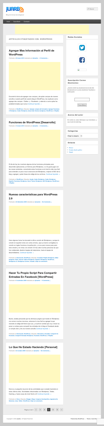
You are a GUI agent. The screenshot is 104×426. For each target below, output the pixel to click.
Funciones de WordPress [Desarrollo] (32, 122)
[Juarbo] (15, 10)
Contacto (27, 21)
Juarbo (19, 419)
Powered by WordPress (77, 419)
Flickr (16, 259)
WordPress (19, 109)
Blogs (33, 399)
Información (19, 258)
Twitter (21, 401)
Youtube (32, 261)
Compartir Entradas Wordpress (24, 335)
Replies (56, 111)
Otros (18, 399)
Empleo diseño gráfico (75, 150)
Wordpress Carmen (23, 261)
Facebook (37, 335)
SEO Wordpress (47, 181)
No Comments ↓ (47, 202)
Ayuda (31, 179)
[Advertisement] (52, 29)
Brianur (71, 148)
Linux (16, 401)
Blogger (28, 399)
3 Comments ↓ (44, 126)
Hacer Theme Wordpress (34, 181)
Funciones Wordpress (20, 181)
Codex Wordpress (22, 111)
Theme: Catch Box (92, 419)
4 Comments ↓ (46, 280)
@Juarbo (35, 58)
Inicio (8, 21)
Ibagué (71, 152)
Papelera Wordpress (41, 259)
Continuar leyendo (35, 104)
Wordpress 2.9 (13, 261)
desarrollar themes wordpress (37, 111)
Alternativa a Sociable (43, 334)
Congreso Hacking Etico (43, 399)
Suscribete (16, 21)
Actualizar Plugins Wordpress (45, 258)
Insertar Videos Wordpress (27, 259)
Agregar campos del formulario (39, 109)
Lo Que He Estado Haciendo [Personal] (33, 347)
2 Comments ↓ (44, 58)
